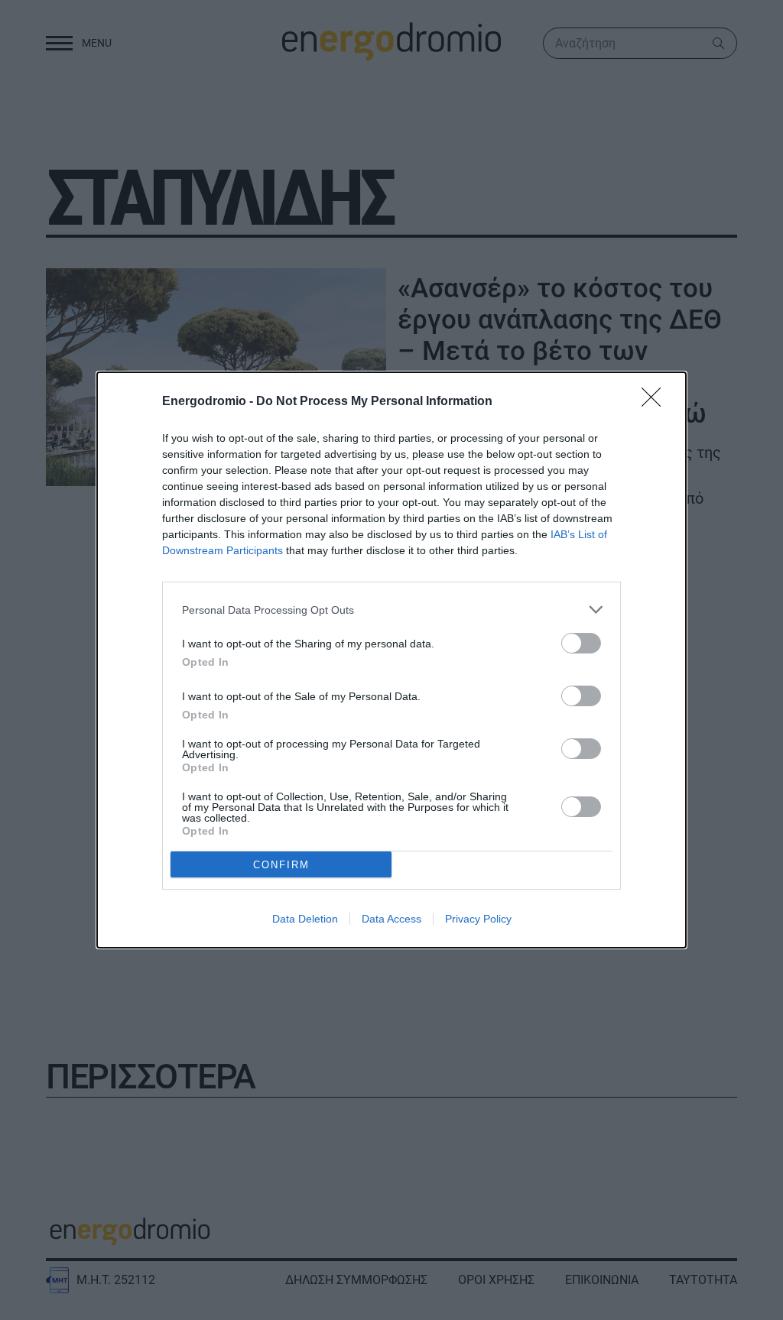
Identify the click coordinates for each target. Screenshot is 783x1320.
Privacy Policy (478, 919)
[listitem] (391, 610)
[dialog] (391, 660)
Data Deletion (305, 919)
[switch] (581, 643)
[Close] (656, 402)
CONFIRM (281, 865)
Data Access (391, 919)
